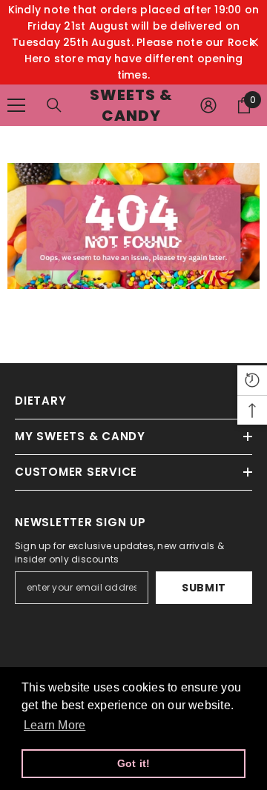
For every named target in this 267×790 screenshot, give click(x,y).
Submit (204, 587)
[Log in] (208, 105)
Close (254, 42)
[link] (133, 226)
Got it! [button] (134, 763)
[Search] (54, 105)
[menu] (16, 105)
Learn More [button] (54, 725)
